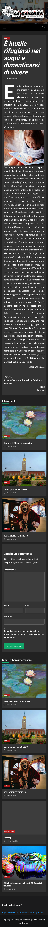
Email (28, 605)
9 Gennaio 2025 (11, 447)
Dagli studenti (9, 831)
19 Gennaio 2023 (12, 79)
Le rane (41, 389)
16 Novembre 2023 (12, 841)
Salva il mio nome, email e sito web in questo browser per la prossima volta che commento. (24, 634)
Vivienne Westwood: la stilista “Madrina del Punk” (23, 380)
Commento (10, 569)
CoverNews (37, 919)
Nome (7, 605)
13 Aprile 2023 (10, 889)
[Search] (43, 26)
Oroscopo (8, 838)
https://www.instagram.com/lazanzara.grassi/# (22, 912)
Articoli (6, 38)
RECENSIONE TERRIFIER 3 (16, 536)
